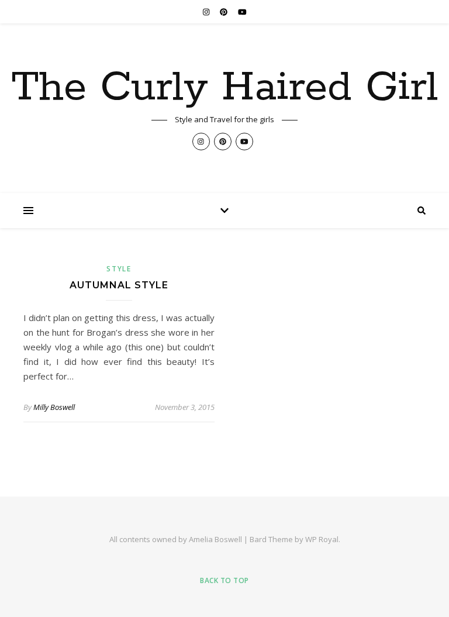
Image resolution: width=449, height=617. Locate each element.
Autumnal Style (119, 285)
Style (119, 269)
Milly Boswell (54, 407)
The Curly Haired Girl (224, 88)
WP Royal (322, 539)
